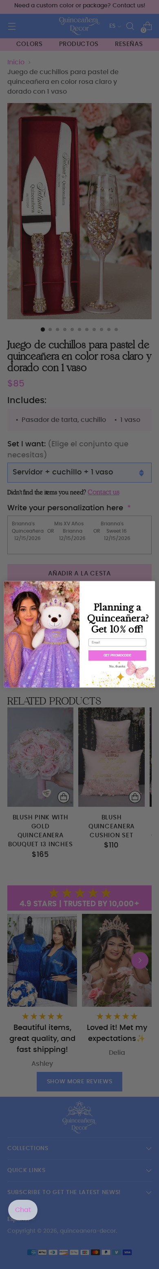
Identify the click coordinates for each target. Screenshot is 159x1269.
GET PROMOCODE (117, 655)
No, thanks (117, 666)
